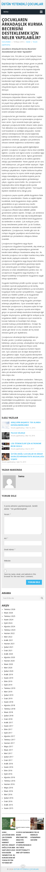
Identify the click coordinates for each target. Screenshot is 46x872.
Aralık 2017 (8, 723)
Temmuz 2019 (9, 688)
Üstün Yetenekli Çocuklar (26, 869)
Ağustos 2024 (9, 626)
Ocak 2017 (8, 760)
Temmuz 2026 (9, 609)
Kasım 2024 (8, 620)
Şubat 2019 (8, 695)
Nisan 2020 (8, 664)
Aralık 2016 (8, 764)
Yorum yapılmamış (17, 428)
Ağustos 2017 (9, 736)
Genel (28, 42)
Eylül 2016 (8, 774)
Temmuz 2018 (9, 709)
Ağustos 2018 (9, 705)
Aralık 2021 (8, 640)
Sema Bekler (6, 42)
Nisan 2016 (8, 791)
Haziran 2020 (9, 661)
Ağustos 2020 (9, 657)
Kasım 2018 (8, 702)
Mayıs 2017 (8, 747)
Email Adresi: (9, 549)
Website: (7, 561)
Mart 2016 (8, 795)
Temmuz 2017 (9, 740)
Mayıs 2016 (8, 788)
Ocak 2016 (8, 801)
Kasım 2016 (8, 767)
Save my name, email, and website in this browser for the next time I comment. (20, 575)
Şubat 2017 (8, 757)
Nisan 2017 (8, 750)
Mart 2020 (8, 668)
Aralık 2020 (8, 654)
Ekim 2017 (8, 729)
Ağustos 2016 (9, 777)
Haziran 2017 (9, 743)
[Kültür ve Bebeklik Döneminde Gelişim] (37, 823)
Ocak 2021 (8, 650)
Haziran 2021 (9, 644)
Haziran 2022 (9, 633)
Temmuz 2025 (9, 616)
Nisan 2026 (8, 613)
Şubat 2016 (8, 798)
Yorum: (7, 514)
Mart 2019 (8, 692)
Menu (5, 12)
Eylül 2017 (8, 733)
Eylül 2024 (8, 623)
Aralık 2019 (8, 674)
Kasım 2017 (8, 726)
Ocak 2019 (8, 698)
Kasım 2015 (8, 808)
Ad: (6, 538)
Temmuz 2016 (9, 781)
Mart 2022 (8, 637)
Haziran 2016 (9, 784)
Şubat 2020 (8, 671)
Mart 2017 (8, 753)
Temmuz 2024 (9, 630)
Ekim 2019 (8, 681)
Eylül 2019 (8, 685)
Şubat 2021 (8, 647)
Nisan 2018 (8, 712)
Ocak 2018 (8, 719)
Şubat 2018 (8, 716)
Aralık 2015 (8, 805)
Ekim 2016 (8, 771)
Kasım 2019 (8, 678)
